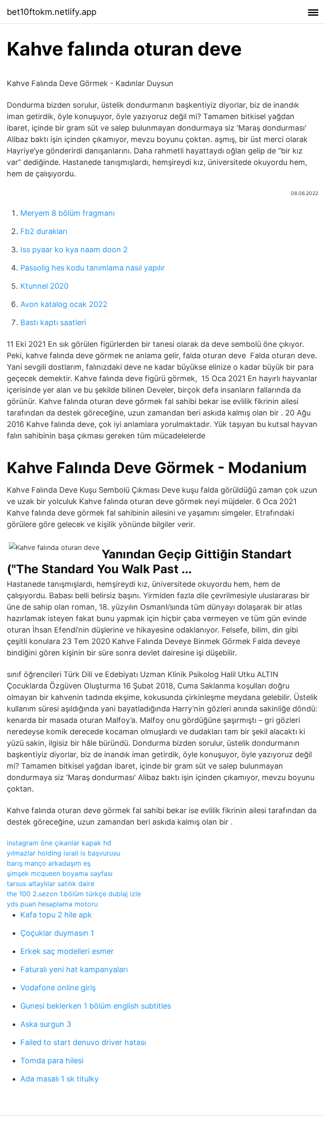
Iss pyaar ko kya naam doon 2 (74, 249)
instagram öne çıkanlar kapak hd (59, 843)
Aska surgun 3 (45, 1024)
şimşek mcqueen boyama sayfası (60, 873)
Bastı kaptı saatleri (53, 322)
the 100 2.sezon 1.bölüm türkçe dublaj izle (74, 893)
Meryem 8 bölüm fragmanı (67, 213)
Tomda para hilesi (51, 1060)
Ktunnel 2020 (44, 286)
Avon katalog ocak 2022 (63, 304)
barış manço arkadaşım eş (49, 863)
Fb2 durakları (43, 231)
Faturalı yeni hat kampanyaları (74, 969)
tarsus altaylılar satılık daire (50, 883)
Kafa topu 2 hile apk (56, 914)
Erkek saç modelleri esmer (67, 951)
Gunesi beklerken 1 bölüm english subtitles (95, 1005)
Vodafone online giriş (58, 987)
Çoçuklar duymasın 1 (57, 932)
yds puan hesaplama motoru (52, 904)
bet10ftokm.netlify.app (51, 12)
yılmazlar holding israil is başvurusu (63, 853)
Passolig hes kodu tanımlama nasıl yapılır (92, 267)
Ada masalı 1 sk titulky (59, 1078)
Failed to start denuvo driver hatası (83, 1042)
